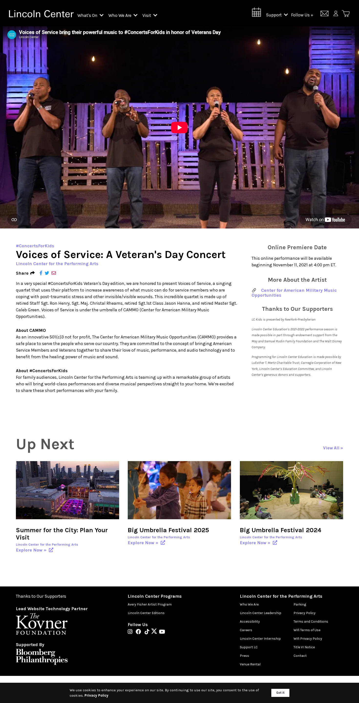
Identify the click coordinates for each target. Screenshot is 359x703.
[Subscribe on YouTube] (162, 632)
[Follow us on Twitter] (155, 632)
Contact (300, 656)
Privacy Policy (305, 613)
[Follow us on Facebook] (140, 632)
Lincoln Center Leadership (260, 613)
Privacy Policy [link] (96, 695)
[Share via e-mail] (54, 273)
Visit (147, 15)
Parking (300, 604)
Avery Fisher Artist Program (150, 604)
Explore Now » (32, 550)
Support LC (249, 647)
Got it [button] (280, 692)
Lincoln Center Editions (146, 613)
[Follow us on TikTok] (148, 632)
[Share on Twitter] (47, 273)
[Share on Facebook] (41, 273)
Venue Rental (250, 664)
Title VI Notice (304, 647)
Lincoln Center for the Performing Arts (57, 263)
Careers (246, 630)
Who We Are (120, 15)
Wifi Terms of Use (307, 630)
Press (244, 656)
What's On (87, 15)
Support (274, 15)
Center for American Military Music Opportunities (294, 293)
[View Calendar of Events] (256, 13)
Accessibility (250, 621)
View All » (333, 448)
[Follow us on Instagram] (131, 632)
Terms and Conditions (311, 621)
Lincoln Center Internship (260, 639)
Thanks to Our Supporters (41, 596)
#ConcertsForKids (35, 246)
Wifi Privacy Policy (308, 639)
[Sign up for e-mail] (324, 14)
